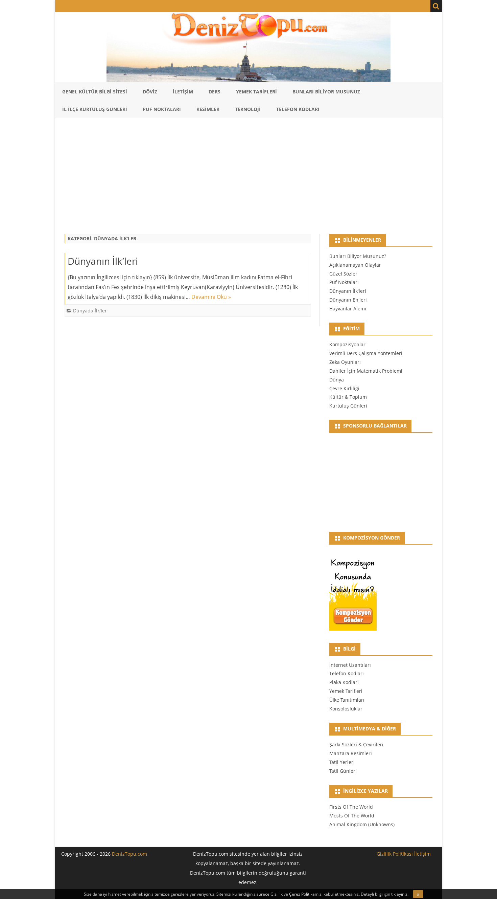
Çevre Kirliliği (344, 388)
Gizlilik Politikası (395, 854)
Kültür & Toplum (348, 397)
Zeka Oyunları (345, 362)
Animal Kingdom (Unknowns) (362, 824)
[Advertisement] (248, 173)
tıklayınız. (399, 894)
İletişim (183, 91)
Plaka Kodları (344, 682)
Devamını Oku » (211, 297)
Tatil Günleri (343, 771)
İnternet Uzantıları (350, 665)
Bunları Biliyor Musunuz (326, 91)
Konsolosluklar (345, 708)
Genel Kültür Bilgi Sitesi (94, 91)
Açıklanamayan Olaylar (355, 265)
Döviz (150, 91)
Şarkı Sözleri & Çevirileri (356, 744)
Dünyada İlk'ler (90, 310)
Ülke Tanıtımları (346, 700)
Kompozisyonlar (347, 344)
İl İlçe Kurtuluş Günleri (94, 109)
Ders (214, 91)
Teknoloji (248, 109)
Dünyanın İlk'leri (347, 291)
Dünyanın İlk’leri (103, 261)
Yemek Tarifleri (256, 91)
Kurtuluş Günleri (348, 405)
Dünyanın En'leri (348, 300)
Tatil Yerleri (342, 762)
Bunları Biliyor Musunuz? (357, 256)
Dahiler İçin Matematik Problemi (365, 371)
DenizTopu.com (129, 854)
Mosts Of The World (351, 815)
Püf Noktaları (162, 109)
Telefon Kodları (298, 109)
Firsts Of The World (351, 807)
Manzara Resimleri (350, 753)
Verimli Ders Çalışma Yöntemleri (365, 353)
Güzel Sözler (343, 273)
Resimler (207, 109)
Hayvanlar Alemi (347, 308)
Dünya (336, 379)
